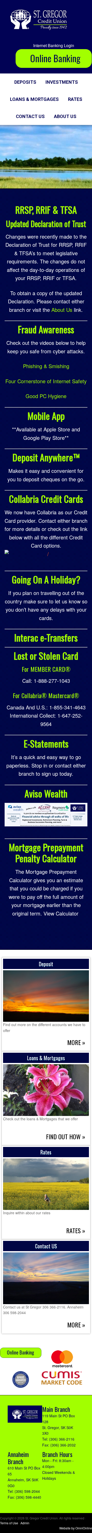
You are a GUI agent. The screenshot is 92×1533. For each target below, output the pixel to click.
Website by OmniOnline (75, 1528)
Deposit (46, 964)
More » (76, 1042)
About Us (61, 309)
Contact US (46, 1246)
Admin (24, 1523)
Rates (45, 1152)
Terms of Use (9, 1523)
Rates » (75, 1230)
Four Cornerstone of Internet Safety (46, 381)
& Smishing (55, 366)
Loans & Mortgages (46, 1058)
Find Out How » (65, 1136)
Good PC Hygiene (46, 396)
